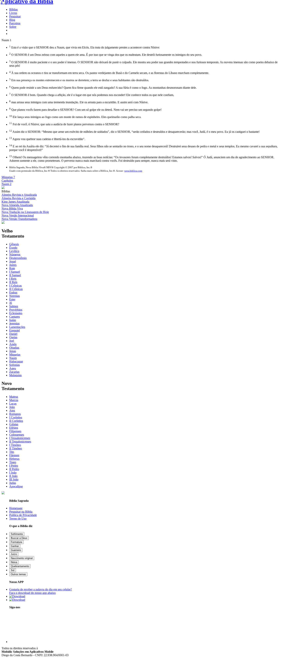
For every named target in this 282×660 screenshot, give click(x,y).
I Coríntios (15, 417)
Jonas (12, 351)
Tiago (12, 462)
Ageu (12, 368)
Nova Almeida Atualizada (17, 205)
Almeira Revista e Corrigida (18, 198)
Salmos (13, 306)
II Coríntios (16, 420)
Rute (12, 268)
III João (13, 479)
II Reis (13, 282)
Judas (12, 483)
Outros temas (18, 574)
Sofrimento (17, 534)
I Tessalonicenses (19, 438)
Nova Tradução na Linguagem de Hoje (25, 212)
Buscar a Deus (19, 538)
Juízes (12, 264)
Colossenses (16, 434)
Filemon (14, 455)
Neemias (14, 296)
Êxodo (13, 247)
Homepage (15, 508)
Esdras (13, 292)
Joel (11, 340)
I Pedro (13, 465)
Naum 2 (6, 184)
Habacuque (16, 361)
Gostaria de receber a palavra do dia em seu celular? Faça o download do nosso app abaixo (40, 591)
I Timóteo (15, 445)
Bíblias (13, 9)
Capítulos (7, 180)
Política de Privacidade (23, 515)
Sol (12, 570)
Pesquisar (15, 16)
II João (13, 476)
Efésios (13, 427)
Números (14, 254)
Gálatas (13, 424)
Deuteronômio (18, 258)
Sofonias (14, 364)
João (12, 407)
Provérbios (15, 309)
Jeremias (14, 323)
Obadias (14, 347)
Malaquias (15, 375)
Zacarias (14, 371)
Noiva (14, 562)
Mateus (13, 396)
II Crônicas (16, 289)
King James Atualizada (15, 201)
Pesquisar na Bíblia (20, 511)
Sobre (12, 26)
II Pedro (14, 469)
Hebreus (14, 458)
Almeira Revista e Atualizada (19, 194)
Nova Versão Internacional (18, 215)
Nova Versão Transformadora (19, 219)
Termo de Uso (17, 518)
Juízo (14, 554)
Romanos (15, 414)
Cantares (14, 316)
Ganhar (15, 546)
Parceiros (14, 23)
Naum (13, 358)
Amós (12, 344)
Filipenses (15, 431)
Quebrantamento (20, 566)
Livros (13, 13)
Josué (12, 261)
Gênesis (14, 244)
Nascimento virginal (22, 558)
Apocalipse (16, 486)
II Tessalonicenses (20, 441)
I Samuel (14, 271)
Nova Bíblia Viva (12, 208)
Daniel (13, 333)
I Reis (12, 278)
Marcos (13, 400)
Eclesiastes (15, 313)
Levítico (14, 251)
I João (12, 472)
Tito (11, 451)
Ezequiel (14, 330)
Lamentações (17, 327)
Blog (12, 19)
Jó (10, 302)
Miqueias (14, 354)
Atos (12, 410)
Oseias (13, 337)
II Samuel (15, 275)
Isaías (12, 320)
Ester (12, 299)
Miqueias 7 (8, 177)
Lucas (12, 403)
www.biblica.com (133, 170)
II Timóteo (15, 448)
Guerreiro (16, 550)
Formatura (16, 542)
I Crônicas (15, 285)
